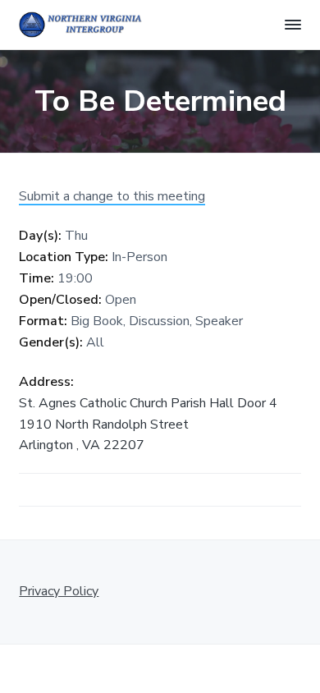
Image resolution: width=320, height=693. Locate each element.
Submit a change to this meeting (112, 196)
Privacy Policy (58, 591)
